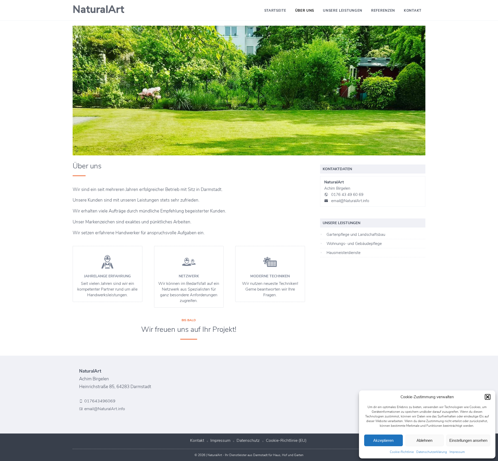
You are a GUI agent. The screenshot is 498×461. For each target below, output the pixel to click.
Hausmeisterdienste (344, 252)
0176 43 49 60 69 (347, 194)
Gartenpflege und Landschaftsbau (356, 234)
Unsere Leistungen (342, 10)
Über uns (304, 10)
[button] (487, 397)
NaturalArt (98, 10)
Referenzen (383, 10)
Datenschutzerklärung (431, 452)
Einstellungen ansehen (468, 440)
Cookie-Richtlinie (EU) (286, 440)
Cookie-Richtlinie (402, 452)
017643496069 (99, 401)
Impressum (457, 452)
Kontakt (412, 10)
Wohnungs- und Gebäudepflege (354, 243)
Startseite (275, 10)
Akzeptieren (383, 440)
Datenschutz (248, 440)
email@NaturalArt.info (350, 200)
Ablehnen (424, 440)
